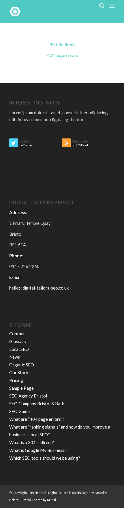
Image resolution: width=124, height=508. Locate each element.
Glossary (18, 341)
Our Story (18, 372)
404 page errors (62, 55)
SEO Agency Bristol (28, 395)
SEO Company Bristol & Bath (36, 403)
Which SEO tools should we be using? (44, 458)
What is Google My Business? (37, 450)
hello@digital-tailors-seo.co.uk (39, 287)
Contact (17, 333)
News (14, 356)
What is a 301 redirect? (31, 442)
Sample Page (21, 388)
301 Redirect (62, 44)
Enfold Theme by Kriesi (39, 500)
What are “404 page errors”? (36, 419)
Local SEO (19, 349)
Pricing (16, 380)
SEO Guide (19, 411)
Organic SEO (21, 364)
